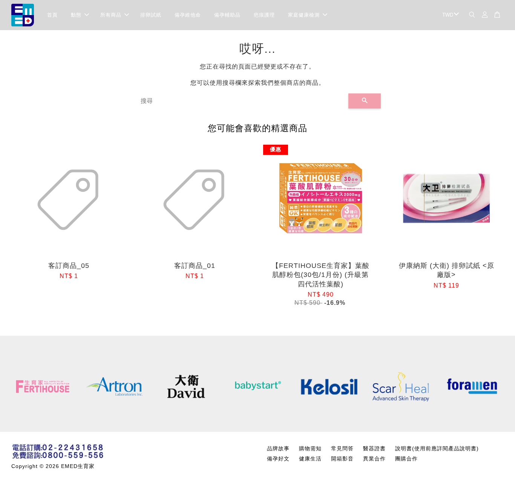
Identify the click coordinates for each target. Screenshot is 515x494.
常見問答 (342, 448)
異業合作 (374, 459)
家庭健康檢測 (304, 15)
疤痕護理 (264, 15)
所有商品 (110, 15)
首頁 (52, 15)
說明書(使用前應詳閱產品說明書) (437, 448)
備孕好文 (278, 459)
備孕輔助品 (227, 15)
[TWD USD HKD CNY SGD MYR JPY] (449, 15)
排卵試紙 (150, 15)
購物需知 (310, 448)
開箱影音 (342, 459)
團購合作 (406, 459)
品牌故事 (278, 448)
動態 (76, 15)
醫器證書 (374, 448)
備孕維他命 (188, 15)
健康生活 (310, 459)
